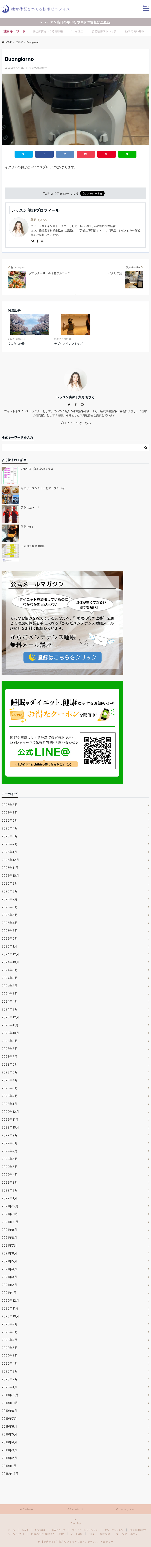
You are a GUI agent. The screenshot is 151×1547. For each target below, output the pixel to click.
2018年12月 (10, 1474)
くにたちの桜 (16, 343)
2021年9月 (9, 1230)
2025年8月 (10, 891)
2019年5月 (9, 1434)
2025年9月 (10, 883)
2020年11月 (10, 1308)
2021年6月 (9, 1253)
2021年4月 (9, 1269)
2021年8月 (9, 1237)
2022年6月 (10, 1159)
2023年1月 (9, 1104)
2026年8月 (10, 805)
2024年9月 (10, 970)
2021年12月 (10, 1206)
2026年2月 (10, 844)
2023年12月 (10, 1017)
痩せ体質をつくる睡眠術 (48, 31)
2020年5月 (10, 1356)
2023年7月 (9, 1056)
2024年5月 (10, 994)
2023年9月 (10, 1041)
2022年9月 (10, 1135)
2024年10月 (10, 962)
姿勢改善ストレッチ (104, 31)
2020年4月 (10, 1363)
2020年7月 (9, 1340)
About (24, 1530)
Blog (91, 1533)
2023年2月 (10, 1096)
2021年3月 (9, 1277)
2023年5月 (10, 1072)
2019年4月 (9, 1442)
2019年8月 (9, 1411)
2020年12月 (10, 1300)
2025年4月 (10, 923)
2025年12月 (10, 860)
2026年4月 (10, 828)
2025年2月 (10, 938)
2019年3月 (9, 1450)
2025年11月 (10, 868)
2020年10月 (10, 1316)
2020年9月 (10, 1324)
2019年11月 (10, 1403)
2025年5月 (10, 915)
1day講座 (77, 31)
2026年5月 (10, 820)
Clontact (105, 1533)
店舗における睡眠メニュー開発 (47, 1533)
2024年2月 (10, 1009)
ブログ (32, 67)
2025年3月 (10, 931)
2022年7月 (9, 1151)
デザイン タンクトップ (68, 343)
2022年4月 (10, 1175)
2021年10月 (10, 1222)
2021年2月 (9, 1285)
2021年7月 (9, 1245)
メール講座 (76, 1533)
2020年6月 (10, 1348)
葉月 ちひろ (38, 220)
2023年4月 (10, 1080)
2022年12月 (10, 1112)
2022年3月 (10, 1182)
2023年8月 (10, 1049)
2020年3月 (10, 1371)
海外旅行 (42, 67)
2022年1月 (9, 1198)
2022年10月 (10, 1127)
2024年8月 (10, 978)
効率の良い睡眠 (134, 31)
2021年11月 (10, 1214)
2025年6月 (10, 907)
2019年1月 (9, 1466)
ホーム (11, 1530)
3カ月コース (58, 1530)
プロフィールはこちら (75, 423)
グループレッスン (113, 1530)
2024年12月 (10, 954)
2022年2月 (10, 1190)
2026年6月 (10, 813)
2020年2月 (10, 1379)
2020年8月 (10, 1332)
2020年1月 (9, 1387)
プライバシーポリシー (128, 1533)
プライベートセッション (85, 1530)
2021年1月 (9, 1293)
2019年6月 (9, 1426)
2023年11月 (10, 1025)
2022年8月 (10, 1143)
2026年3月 (10, 836)
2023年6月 (10, 1064)
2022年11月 (10, 1119)
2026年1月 (9, 852)
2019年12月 (10, 1395)
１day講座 (40, 1530)
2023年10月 (10, 1033)
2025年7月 (9, 899)
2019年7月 (9, 1418)
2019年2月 (9, 1458)
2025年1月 (9, 946)
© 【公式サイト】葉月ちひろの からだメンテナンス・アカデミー (75, 1541)
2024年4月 (10, 1001)
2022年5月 (10, 1167)
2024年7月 (9, 986)
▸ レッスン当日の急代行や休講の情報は (75, 22)
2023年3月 (10, 1088)
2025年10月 (10, 875)
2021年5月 (9, 1261)
